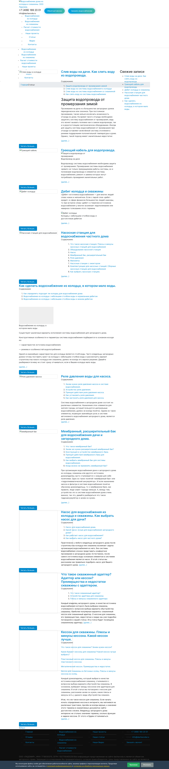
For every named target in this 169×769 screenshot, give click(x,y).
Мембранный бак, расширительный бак (88, 255)
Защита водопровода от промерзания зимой (86, 86)
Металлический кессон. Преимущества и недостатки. (86, 666)
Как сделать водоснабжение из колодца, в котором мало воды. (67, 286)
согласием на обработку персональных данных (91, 766)
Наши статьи (99, 737)
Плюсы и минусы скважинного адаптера (88, 598)
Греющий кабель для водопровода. (88, 150)
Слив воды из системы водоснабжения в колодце (89, 88)
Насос (73, 252)
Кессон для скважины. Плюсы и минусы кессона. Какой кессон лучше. (85, 635)
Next (23, 728)
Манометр (75, 260)
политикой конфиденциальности (59, 766)
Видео (32, 41)
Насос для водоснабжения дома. (81, 527)
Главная (29, 732)
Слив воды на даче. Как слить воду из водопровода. (135, 79)
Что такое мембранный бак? (79, 446)
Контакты (32, 44)
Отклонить (147, 765)
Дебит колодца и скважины (82, 191)
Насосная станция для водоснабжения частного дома (85, 234)
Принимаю (133, 765)
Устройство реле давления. (78, 389)
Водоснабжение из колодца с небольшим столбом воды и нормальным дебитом (60, 296)
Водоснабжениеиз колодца (32, 17)
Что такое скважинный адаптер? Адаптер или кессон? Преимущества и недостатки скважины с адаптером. (86, 579)
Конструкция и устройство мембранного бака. (87, 452)
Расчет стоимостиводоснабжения (32, 28)
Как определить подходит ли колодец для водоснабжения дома (53, 293)
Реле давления (77, 258)
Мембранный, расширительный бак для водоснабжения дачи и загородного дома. (88, 434)
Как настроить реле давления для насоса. (85, 398)
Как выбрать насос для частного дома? (84, 538)
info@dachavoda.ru (140, 737)
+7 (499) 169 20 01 (30, 10)
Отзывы (29, 737)
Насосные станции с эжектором (85, 263)
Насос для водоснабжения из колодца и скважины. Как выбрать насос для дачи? (87, 515)
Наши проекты (32, 33)
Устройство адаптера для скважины (87, 596)
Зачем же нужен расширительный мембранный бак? (90, 449)
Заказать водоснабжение (81, 11)
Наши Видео (98, 742)
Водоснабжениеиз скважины (32, 22)
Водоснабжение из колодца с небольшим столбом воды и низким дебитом (58, 299)
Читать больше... (28, 146)
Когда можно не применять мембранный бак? (86, 466)
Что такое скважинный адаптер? (85, 593)
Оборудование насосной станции (85, 249)
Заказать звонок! (134, 742)
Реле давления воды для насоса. (86, 376)
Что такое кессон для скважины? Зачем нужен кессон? (86, 647)
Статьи (32, 37)
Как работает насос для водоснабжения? (84, 535)
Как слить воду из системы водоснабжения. (86, 94)
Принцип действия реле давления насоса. (85, 392)
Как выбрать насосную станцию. (85, 272)
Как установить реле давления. (80, 395)
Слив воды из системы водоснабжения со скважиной (90, 91)
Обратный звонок (54, 11)
